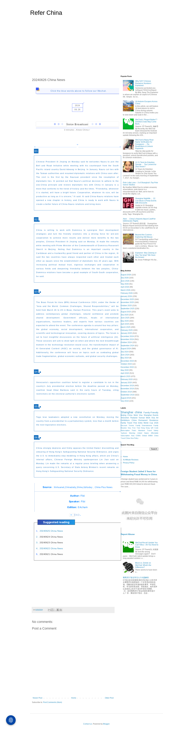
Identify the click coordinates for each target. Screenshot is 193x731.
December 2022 (127, 367)
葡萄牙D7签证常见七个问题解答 (136, 577)
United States (143, 433)
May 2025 (125, 321)
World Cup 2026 (151, 423)
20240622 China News (51, 548)
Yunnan (142, 418)
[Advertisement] (96, 47)
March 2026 (125, 290)
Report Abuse (128, 534)
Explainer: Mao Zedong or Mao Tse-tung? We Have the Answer (146, 255)
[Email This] (49, 609)
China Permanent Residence (145, 420)
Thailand (133, 418)
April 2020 (125, 373)
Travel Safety (152, 430)
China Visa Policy (132, 438)
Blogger (106, 724)
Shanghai (127, 412)
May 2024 (125, 358)
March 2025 (125, 327)
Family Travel (126, 423)
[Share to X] (55, 609)
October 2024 (126, 342)
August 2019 (126, 398)
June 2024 (125, 355)
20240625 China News (51, 531)
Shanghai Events (151, 415)
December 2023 (127, 361)
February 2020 (127, 379)
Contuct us (87, 724)
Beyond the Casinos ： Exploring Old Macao (144, 236)
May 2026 (125, 284)
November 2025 (127, 302)
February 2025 (127, 330)
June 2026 (125, 281)
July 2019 (125, 401)
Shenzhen (125, 418)
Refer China (46, 12)
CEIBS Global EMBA (144, 435)
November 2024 (127, 339)
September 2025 (127, 309)
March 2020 (125, 376)
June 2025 (125, 318)
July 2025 (125, 315)
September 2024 (127, 346)
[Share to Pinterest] (60, 609)
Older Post (109, 698)
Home (73, 698)
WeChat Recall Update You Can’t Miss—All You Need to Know (146, 545)
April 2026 (125, 287)
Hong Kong (145, 428)
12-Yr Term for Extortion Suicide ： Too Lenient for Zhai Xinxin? (145, 164)
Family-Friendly (151, 412)
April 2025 (125, 324)
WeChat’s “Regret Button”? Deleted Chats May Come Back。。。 (146, 122)
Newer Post (37, 698)
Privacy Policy (128, 463)
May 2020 (125, 370)
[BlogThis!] (52, 609)
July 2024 (125, 352)
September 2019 (127, 395)
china (138, 412)
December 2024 (127, 336)
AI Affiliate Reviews (130, 460)
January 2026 (126, 296)
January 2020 (126, 383)
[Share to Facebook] (57, 609)
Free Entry (137, 423)
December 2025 (127, 299)
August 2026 (126, 275)
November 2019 (127, 389)
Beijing (123, 415)
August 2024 (126, 349)
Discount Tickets (127, 425)
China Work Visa (134, 415)
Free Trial (136, 428)
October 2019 (126, 392)
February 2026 (127, 293)
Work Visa (150, 418)
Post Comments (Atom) (52, 702)
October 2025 (126, 305)
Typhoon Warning (128, 433)
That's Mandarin (138, 430)
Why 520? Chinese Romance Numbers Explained (143, 83)
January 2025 (126, 333)
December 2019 (127, 386)
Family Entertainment (144, 425)
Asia (132, 435)
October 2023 (126, 364)
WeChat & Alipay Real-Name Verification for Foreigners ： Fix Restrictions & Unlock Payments (144, 144)
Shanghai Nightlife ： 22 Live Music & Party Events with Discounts (145, 200)
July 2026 (125, 278)
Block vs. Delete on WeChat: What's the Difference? (143, 565)
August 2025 (126, 312)
